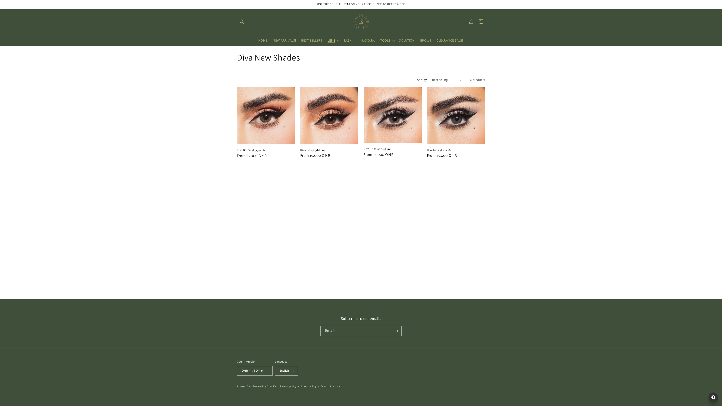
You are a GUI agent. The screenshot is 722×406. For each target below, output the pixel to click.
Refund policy (288, 387)
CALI (249, 386)
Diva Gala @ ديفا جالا (439, 150)
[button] (242, 22)
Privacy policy (308, 387)
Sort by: (422, 80)
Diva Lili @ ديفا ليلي (312, 150)
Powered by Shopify (264, 386)
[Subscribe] (396, 331)
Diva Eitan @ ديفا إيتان (377, 149)
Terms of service (330, 387)
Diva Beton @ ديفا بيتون (251, 150)
